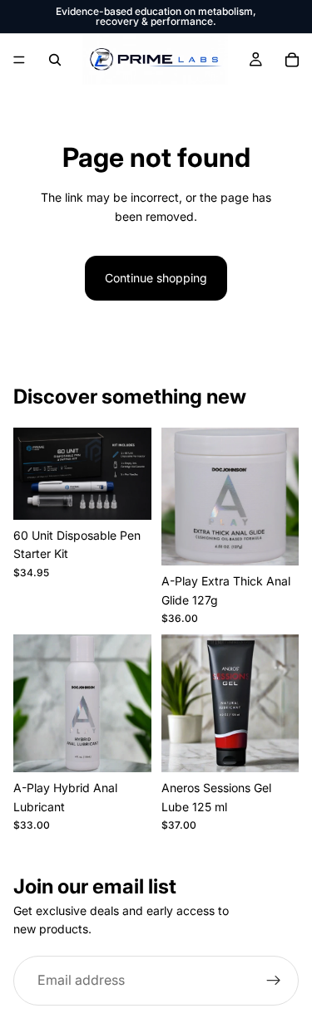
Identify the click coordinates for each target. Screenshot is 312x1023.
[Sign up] (273, 980)
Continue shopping (156, 278)
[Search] (55, 60)
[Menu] (19, 60)
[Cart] (292, 60)
